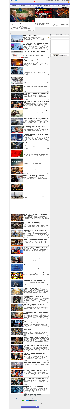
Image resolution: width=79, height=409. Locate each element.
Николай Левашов (57, 5)
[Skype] (37, 400)
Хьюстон (13, 403)
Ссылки (55, 0)
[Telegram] (36, 400)
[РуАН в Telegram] (16, 0)
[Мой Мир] (28, 400)
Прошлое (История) (50, 5)
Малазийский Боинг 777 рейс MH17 (26, 403)
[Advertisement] (30, 206)
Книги (62, 0)
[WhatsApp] (34, 400)
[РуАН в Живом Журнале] (15, 0)
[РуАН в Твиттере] (14, 0)
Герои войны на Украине (38, 5)
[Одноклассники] (25, 400)
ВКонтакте (61, 55)
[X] (30, 400)
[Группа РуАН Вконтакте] (10, 0)
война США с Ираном (24, 5)
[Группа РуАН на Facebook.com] (11, 0)
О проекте (65, 0)
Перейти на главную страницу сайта (30, 406)
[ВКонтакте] (27, 400)
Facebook (65, 55)
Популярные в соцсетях (64, 5)
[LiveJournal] (31, 400)
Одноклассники (56, 55)
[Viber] (33, 400)
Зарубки (58, 0)
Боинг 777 (17, 403)
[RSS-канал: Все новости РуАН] (68, 2)
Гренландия (45, 5)
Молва (60, 0)
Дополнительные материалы (49, 0)
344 (35, 395)
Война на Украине (18, 5)
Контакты (68, 0)
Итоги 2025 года (31, 5)
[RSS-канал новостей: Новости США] (44, 7)
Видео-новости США (65, 7)
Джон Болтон (35, 403)
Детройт (39, 403)
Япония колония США (46, 403)
